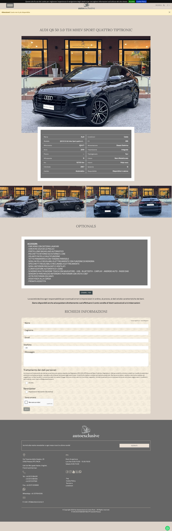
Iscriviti (134, 445)
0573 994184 (31, 479)
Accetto (132, 1)
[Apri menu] (10, 5)
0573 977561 (31, 481)
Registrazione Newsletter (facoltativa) (40, 392)
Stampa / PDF (86, 293)
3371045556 (37, 493)
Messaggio (29, 352)
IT (168, 5)
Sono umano (29, 397)
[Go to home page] (83, 5)
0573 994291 (32, 476)
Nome (26, 323)
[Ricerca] (164, 5)
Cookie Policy (141, 1)
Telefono (27, 344)
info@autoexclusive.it (36, 502)
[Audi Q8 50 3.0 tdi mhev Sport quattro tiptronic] (21, 202)
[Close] (169, 12)
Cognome (28, 330)
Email (26, 337)
